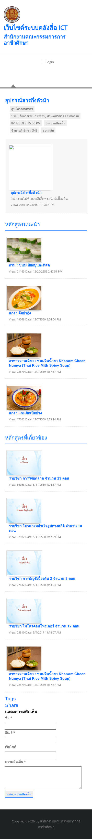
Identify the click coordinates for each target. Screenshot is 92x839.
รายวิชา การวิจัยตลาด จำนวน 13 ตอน (39, 478)
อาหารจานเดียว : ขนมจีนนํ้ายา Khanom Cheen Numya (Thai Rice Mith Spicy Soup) (47, 363)
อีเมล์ (10, 732)
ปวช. (14, 116)
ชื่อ (8, 717)
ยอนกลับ (48, 130)
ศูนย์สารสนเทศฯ (22, 109)
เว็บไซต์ (10, 747)
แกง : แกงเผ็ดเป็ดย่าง (25, 413)
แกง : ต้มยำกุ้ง (20, 313)
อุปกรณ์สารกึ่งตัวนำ (26, 192)
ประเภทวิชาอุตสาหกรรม (63, 116)
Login (49, 62)
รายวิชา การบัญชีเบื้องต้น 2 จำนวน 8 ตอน (42, 578)
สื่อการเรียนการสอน (32, 116)
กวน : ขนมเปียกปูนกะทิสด (29, 265)
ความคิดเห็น (15, 761)
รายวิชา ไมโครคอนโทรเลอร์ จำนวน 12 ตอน (44, 626)
